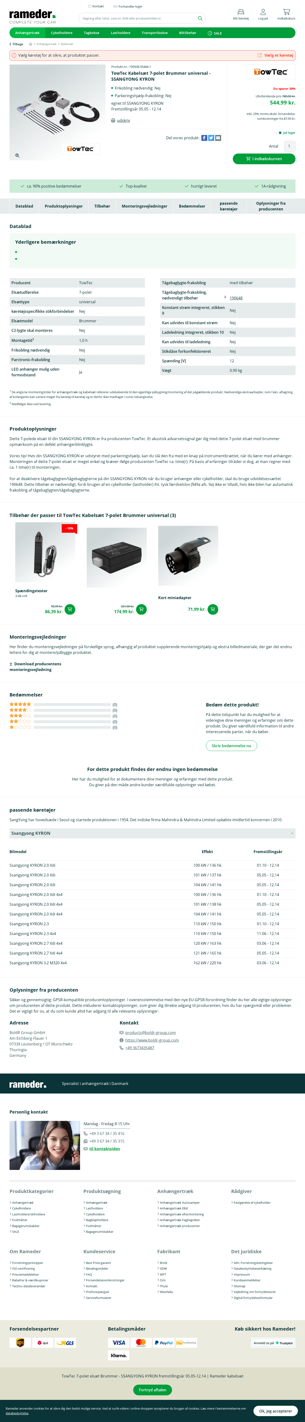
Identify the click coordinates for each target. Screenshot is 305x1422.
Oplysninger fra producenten (271, 206)
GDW (163, 1268)
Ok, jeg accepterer (275, 1411)
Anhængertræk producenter (180, 1226)
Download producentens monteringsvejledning (35, 666)
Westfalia (166, 1292)
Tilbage (17, 44)
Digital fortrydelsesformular (253, 1298)
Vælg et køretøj (278, 55)
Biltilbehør (187, 32)
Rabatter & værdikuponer (30, 1280)
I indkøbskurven (267, 158)
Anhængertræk (27, 32)
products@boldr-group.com (150, 1032)
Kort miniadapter (174, 597)
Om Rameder (25, 1251)
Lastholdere (120, 32)
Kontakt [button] (98, 6)
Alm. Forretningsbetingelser (253, 1263)
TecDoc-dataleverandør (28, 1286)
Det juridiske (246, 1251)
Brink (163, 1263)
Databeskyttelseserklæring (252, 1268)
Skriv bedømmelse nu (231, 745)
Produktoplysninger (64, 206)
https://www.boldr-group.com (152, 1040)
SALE (218, 33)
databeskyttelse (17, 1413)
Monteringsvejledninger (144, 206)
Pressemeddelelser (25, 1274)
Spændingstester (31, 590)
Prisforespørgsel (97, 1292)
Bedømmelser (192, 206)
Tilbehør (102, 206)
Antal (273, 146)
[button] (263, 13)
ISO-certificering (23, 1268)
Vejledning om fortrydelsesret (255, 1292)
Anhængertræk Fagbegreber (180, 1220)
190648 (236, 298)
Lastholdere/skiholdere (28, 1214)
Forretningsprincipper (27, 1263)
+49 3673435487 (139, 1047)
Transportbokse (155, 32)
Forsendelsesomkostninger (105, 1280)
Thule (164, 1286)
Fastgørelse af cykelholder (252, 1202)
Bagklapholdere (97, 1220)
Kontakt (91, 1286)
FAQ (89, 1274)
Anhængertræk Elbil (174, 1208)
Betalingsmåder (97, 1268)
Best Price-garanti (98, 1263)
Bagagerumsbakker (26, 1226)
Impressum (242, 1274)
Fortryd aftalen (152, 1389)
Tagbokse (91, 32)
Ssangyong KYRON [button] (31, 833)
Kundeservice (99, 1251)
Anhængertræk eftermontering (182, 1214)
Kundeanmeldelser (247, 1280)
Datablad (24, 206)
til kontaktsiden (104, 1148)
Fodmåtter (19, 1220)
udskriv (123, 120)
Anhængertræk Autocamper (180, 1202)
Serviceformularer (98, 1298)
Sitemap (239, 1286)
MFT (163, 1274)
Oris (163, 1280)
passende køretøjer (229, 206)
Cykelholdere (61, 32)
